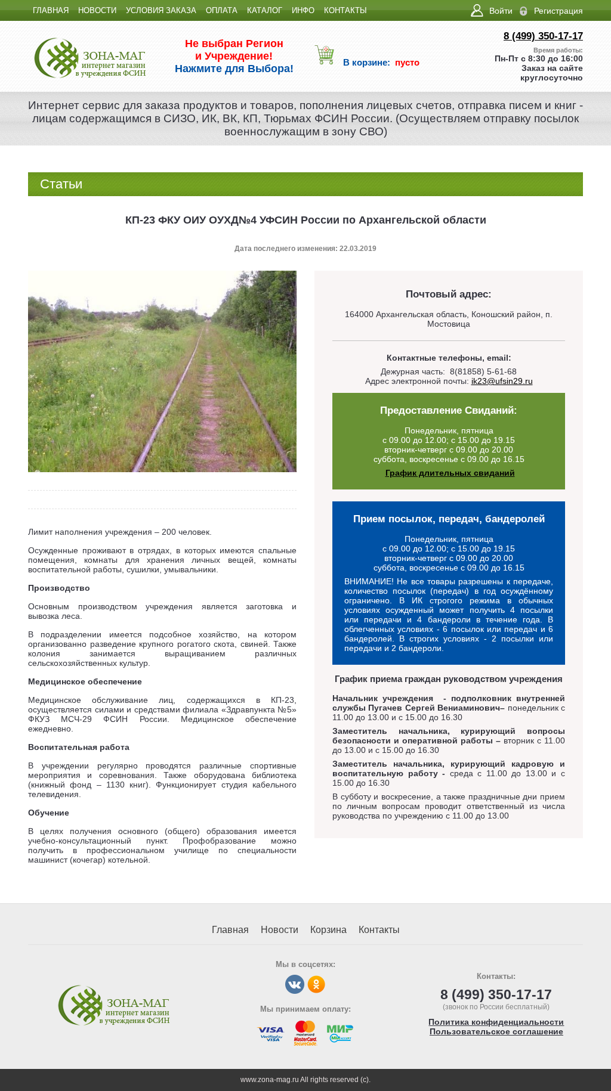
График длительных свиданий (450, 473)
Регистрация (558, 11)
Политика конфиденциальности (496, 1022)
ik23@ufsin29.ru (502, 381)
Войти (501, 11)
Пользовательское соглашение (496, 1031)
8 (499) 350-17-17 (543, 36)
